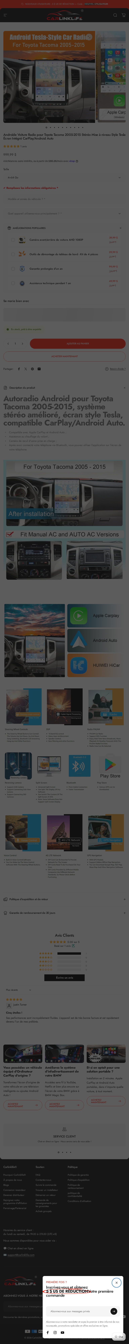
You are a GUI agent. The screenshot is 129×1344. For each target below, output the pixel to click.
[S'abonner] (114, 1311)
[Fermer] (117, 1283)
